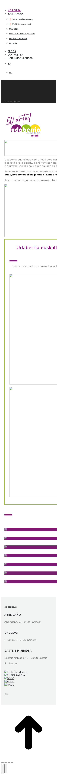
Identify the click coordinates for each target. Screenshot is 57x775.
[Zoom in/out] (12, 762)
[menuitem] (28, 64)
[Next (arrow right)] (5, 768)
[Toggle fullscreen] (9, 762)
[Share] (5, 762)
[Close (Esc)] (2, 762)
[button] (27, 5)
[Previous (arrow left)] (2, 768)
